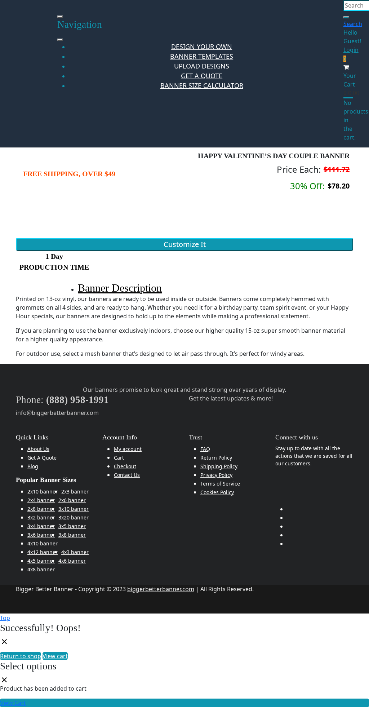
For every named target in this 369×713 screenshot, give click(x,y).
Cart (119, 457)
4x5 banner (41, 560)
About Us (38, 449)
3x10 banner (73, 508)
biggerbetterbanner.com (160, 589)
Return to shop (20, 656)
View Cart (13, 703)
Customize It (185, 244)
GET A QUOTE (201, 75)
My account (128, 449)
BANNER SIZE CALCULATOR (201, 85)
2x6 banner (72, 500)
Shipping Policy (218, 466)
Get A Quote (42, 457)
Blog (32, 466)
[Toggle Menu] (60, 40)
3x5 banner (72, 526)
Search (352, 24)
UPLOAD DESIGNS (201, 66)
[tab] (190, 288)
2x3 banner (75, 491)
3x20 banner (73, 517)
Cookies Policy (217, 492)
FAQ (205, 449)
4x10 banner (42, 543)
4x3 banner (75, 552)
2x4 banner (41, 500)
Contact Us (127, 474)
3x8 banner (72, 534)
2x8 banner (41, 508)
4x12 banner (42, 552)
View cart (55, 656)
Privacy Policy (216, 474)
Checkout (125, 466)
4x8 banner (41, 569)
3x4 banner (41, 526)
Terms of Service (220, 483)
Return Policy (216, 457)
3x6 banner (41, 534)
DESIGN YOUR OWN (201, 46)
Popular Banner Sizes (46, 479)
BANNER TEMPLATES (201, 56)
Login (351, 50)
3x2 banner (41, 517)
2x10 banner (42, 491)
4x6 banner (72, 560)
